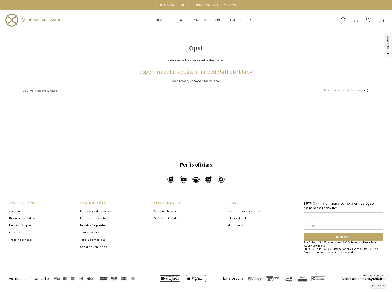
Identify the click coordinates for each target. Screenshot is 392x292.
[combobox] (196, 90)
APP (218, 20)
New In (161, 20)
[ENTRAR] (356, 20)
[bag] (381, 20)
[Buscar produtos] (367, 91)
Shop (180, 20)
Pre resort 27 (241, 20)
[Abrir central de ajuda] (378, 286)
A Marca (200, 20)
